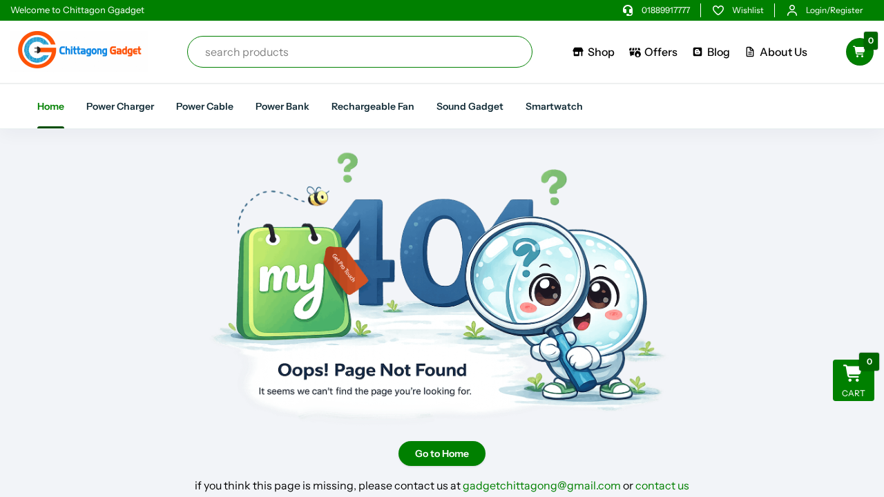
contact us (662, 485)
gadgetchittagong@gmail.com (542, 485)
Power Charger (120, 106)
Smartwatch (554, 106)
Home (50, 106)
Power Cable (204, 106)
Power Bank (282, 106)
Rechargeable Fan (373, 106)
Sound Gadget (469, 106)
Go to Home (442, 453)
